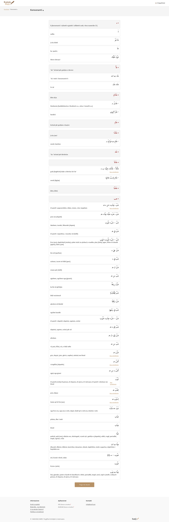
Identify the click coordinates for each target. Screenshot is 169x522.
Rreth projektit (35, 504)
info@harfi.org (90, 504)
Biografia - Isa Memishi (37, 507)
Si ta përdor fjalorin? (37, 509)
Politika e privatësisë (37, 512)
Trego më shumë (84, 485)
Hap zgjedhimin (114, 172)
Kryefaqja (6, 9)
